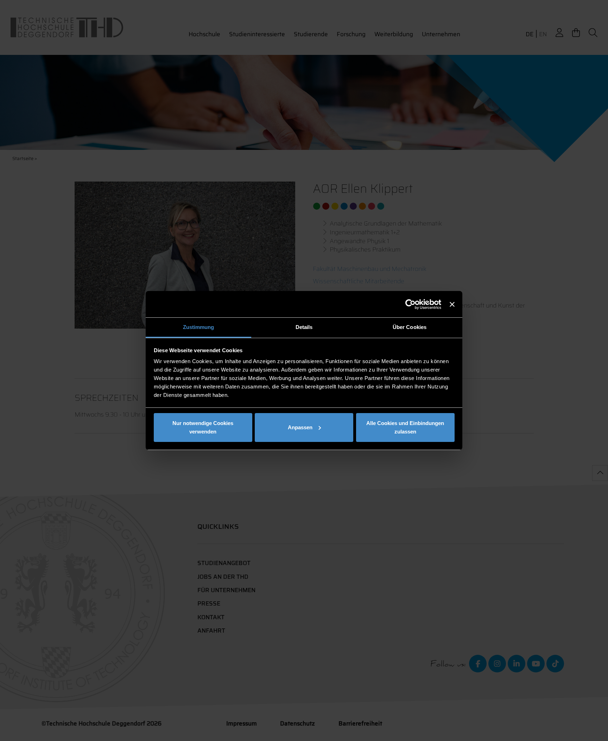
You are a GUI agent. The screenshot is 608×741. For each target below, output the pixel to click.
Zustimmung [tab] (198, 327)
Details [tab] (304, 327)
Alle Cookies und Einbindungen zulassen (405, 427)
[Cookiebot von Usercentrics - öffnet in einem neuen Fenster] (410, 304)
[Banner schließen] (452, 304)
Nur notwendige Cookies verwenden (202, 427)
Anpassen (300, 427)
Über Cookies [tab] (409, 327)
